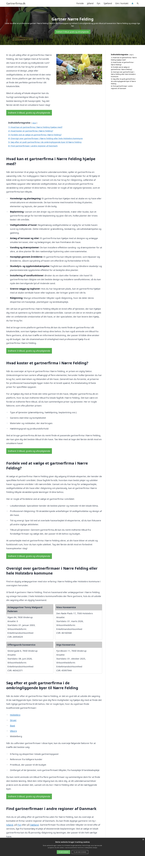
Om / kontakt (121, 3)
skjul (34, 123)
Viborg (13, 730)
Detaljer (95, 847)
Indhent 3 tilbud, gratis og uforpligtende (72, 32)
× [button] (143, 839)
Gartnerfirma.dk (15, 3)
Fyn (98, 3)
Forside (80, 3)
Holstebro (15, 714)
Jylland (90, 3)
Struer (13, 720)
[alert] (72, 847)
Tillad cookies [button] (63, 852)
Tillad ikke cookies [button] (80, 852)
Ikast (12, 725)
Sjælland (108, 3)
